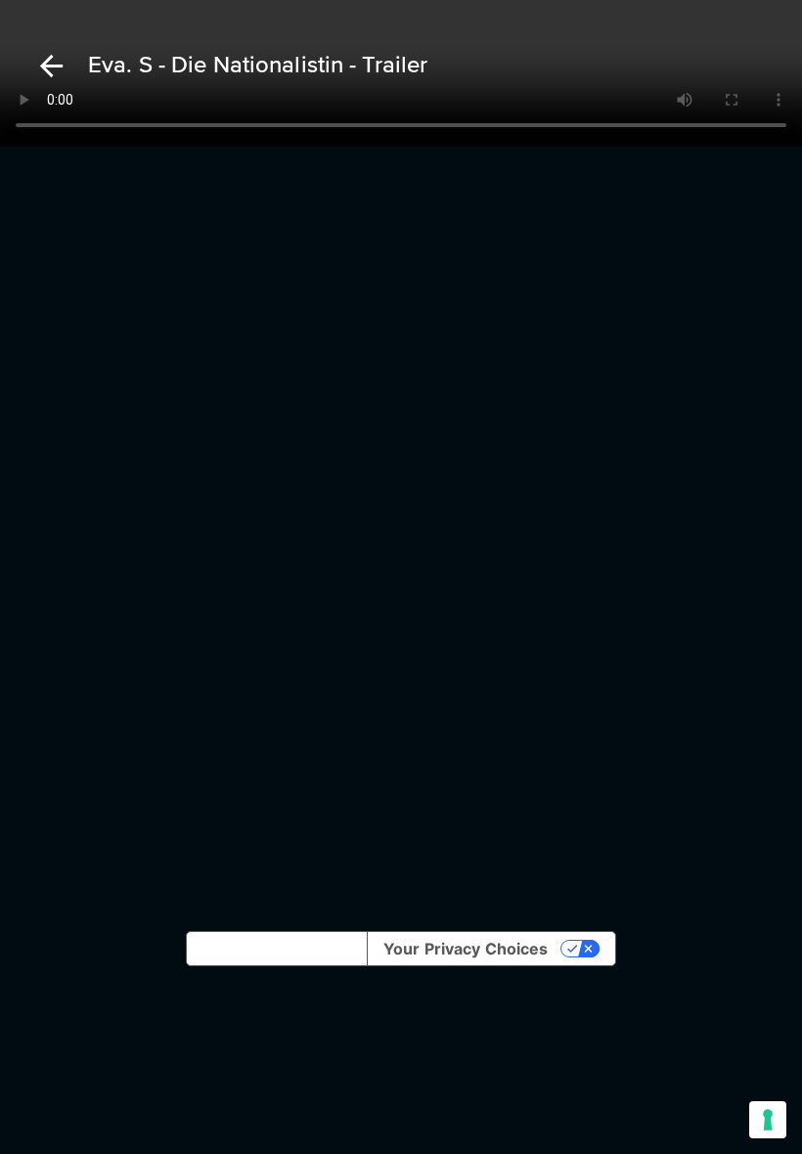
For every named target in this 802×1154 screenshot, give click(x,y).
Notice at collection (276, 948)
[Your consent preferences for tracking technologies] (767, 1119)
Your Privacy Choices (465, 948)
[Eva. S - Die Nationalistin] (48, 66)
